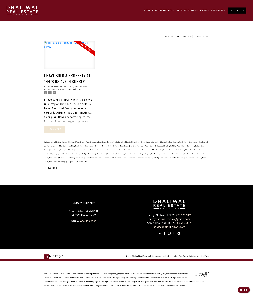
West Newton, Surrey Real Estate (182, 158)
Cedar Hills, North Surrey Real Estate (80, 146)
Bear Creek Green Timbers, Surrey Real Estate (149, 142)
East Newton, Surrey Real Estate (67, 89)
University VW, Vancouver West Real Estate (119, 158)
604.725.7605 (184, 223)
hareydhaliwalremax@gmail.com (169, 219)
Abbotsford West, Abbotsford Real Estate (69, 142)
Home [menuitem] (147, 10)
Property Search (186, 10)
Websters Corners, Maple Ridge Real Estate (153, 158)
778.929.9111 (183, 215)
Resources (217, 10)
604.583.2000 (88, 221)
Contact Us (237, 10)
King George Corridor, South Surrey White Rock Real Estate (181, 150)
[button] (237, 10)
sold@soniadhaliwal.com (169, 227)
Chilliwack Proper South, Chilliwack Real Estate (112, 146)
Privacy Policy (172, 256)
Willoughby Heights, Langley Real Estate (73, 162)
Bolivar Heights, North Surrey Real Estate (182, 142)
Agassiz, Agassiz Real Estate (96, 142)
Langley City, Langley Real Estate (56, 154)
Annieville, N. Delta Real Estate (119, 142)
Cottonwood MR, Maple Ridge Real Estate (170, 146)
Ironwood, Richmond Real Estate (146, 150)
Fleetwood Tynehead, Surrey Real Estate (91, 150)
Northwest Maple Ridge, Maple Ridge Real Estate (88, 154)
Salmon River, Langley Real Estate (183, 154)
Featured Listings (162, 10)
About (203, 10)
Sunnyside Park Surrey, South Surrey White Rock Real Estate (81, 158)
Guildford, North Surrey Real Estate (120, 150)
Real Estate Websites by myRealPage (194, 256)
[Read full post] (69, 57)
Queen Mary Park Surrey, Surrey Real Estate (123, 154)
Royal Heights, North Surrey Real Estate (154, 154)
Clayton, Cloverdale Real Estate (142, 146)
